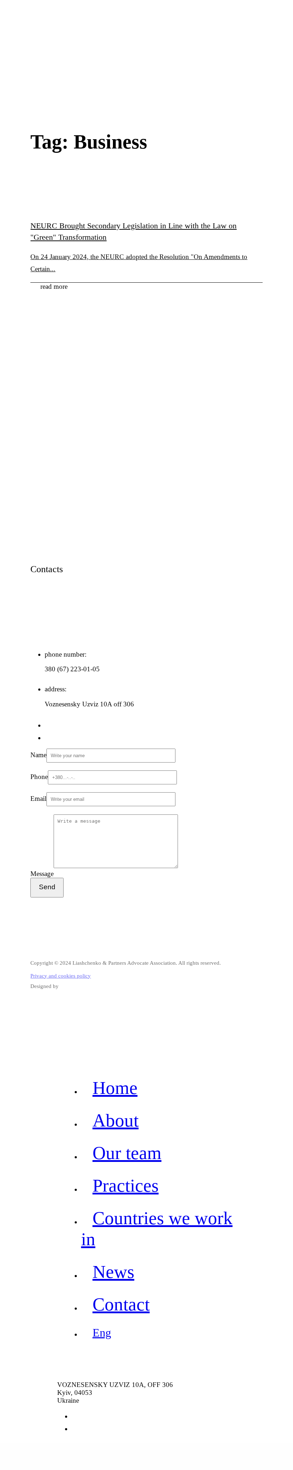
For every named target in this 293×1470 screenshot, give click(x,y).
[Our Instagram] (48, 737)
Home (115, 1087)
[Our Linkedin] (48, 725)
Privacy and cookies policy (60, 976)
